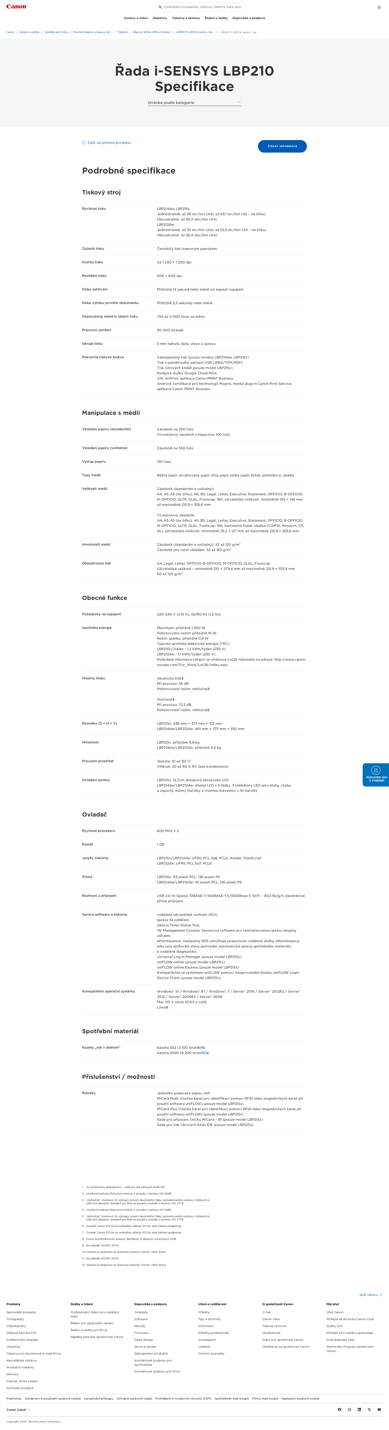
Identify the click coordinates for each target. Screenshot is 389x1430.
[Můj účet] (379, 7)
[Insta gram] (349, 1410)
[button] (376, 775)
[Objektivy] (168, 17)
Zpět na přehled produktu (109, 143)
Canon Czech (16, 1409)
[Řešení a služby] (229, 17)
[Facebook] (340, 1410)
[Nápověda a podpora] (266, 17)
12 (207, 1053)
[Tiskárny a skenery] (201, 17)
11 (202, 1053)
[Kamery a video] (149, 17)
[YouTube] (379, 1410)
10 (203, 1048)
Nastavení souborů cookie (300, 1398)
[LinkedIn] (359, 1410)
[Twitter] (369, 1410)
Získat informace (282, 146)
